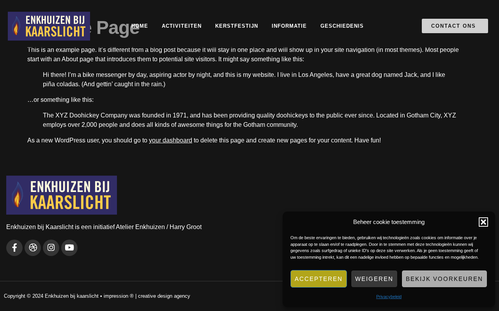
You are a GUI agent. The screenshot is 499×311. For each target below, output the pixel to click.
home (139, 26)
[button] (483, 222)
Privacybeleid (389, 296)
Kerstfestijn (236, 26)
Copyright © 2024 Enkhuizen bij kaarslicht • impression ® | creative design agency (97, 296)
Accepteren (319, 278)
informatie (289, 26)
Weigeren (374, 278)
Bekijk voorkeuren (444, 278)
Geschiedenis (342, 26)
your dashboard (170, 140)
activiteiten (182, 26)
